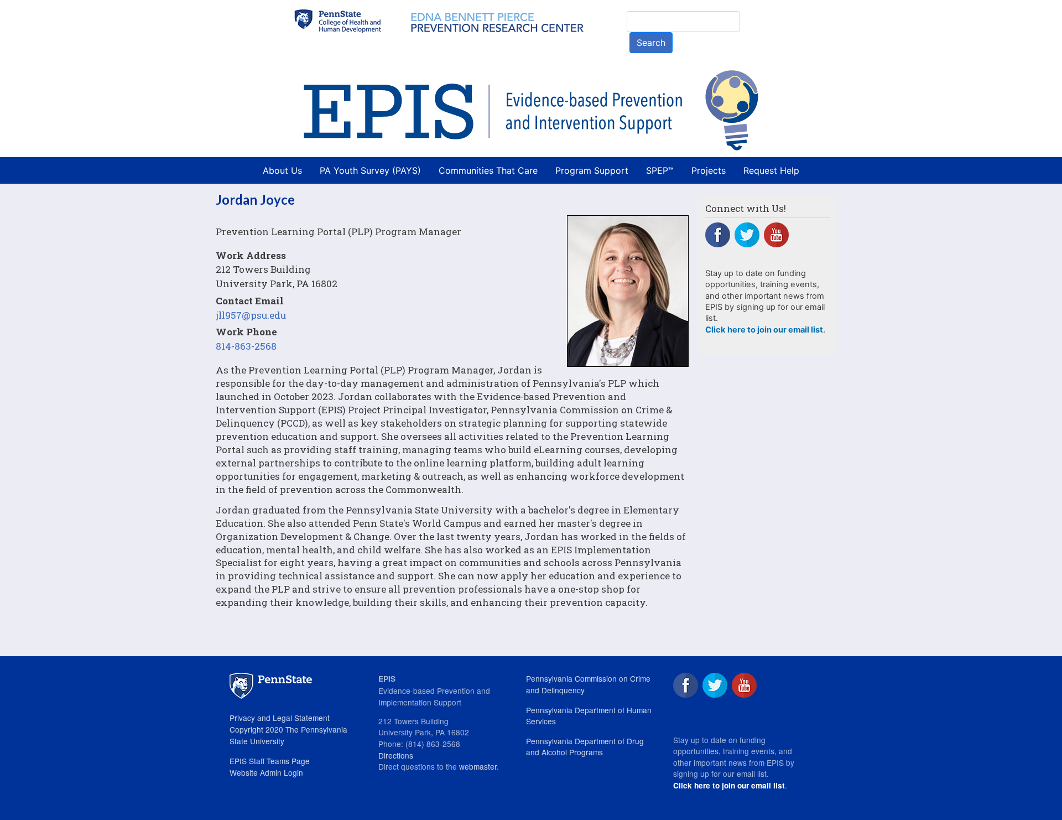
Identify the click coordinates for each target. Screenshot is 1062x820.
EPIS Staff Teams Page (270, 760)
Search (651, 42)
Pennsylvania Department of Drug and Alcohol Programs (585, 746)
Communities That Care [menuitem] (488, 170)
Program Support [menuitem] (591, 170)
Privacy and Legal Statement (280, 717)
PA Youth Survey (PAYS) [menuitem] (370, 170)
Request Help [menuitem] (771, 170)
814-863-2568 (246, 346)
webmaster (478, 766)
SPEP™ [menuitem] (660, 170)
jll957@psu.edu (251, 315)
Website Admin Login (266, 772)
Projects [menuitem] (708, 170)
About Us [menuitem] (282, 170)
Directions (395, 755)
